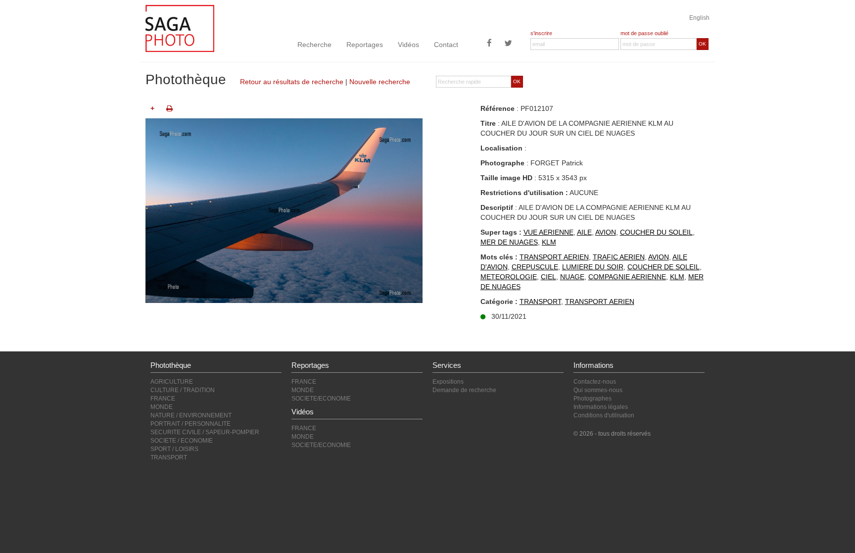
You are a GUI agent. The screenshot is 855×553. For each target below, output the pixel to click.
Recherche (314, 45)
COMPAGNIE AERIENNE (627, 277)
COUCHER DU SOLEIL (656, 232)
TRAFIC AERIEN (619, 257)
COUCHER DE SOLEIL (663, 267)
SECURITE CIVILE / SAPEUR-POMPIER (204, 432)
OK (702, 44)
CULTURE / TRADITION (182, 390)
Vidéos (408, 45)
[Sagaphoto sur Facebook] (489, 44)
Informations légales (600, 406)
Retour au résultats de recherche (291, 82)
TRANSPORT (540, 301)
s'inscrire (541, 33)
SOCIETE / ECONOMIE (181, 440)
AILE (584, 232)
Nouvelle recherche (379, 82)
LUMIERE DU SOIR (592, 267)
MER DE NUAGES (509, 242)
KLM (549, 242)
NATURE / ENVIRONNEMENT (191, 415)
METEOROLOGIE (508, 277)
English (699, 17)
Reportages (364, 45)
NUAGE (572, 277)
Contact (446, 45)
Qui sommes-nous (597, 390)
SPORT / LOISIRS (174, 449)
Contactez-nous (594, 381)
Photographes (592, 398)
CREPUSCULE (535, 267)
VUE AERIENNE (548, 232)
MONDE (161, 406)
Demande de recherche (464, 390)
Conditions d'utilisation (603, 415)
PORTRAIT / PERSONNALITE (190, 423)
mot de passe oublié (644, 33)
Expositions (448, 381)
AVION (605, 232)
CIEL (548, 277)
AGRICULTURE (171, 381)
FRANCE (162, 398)
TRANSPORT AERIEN (554, 257)
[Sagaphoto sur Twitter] (508, 44)
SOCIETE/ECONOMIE (321, 398)
